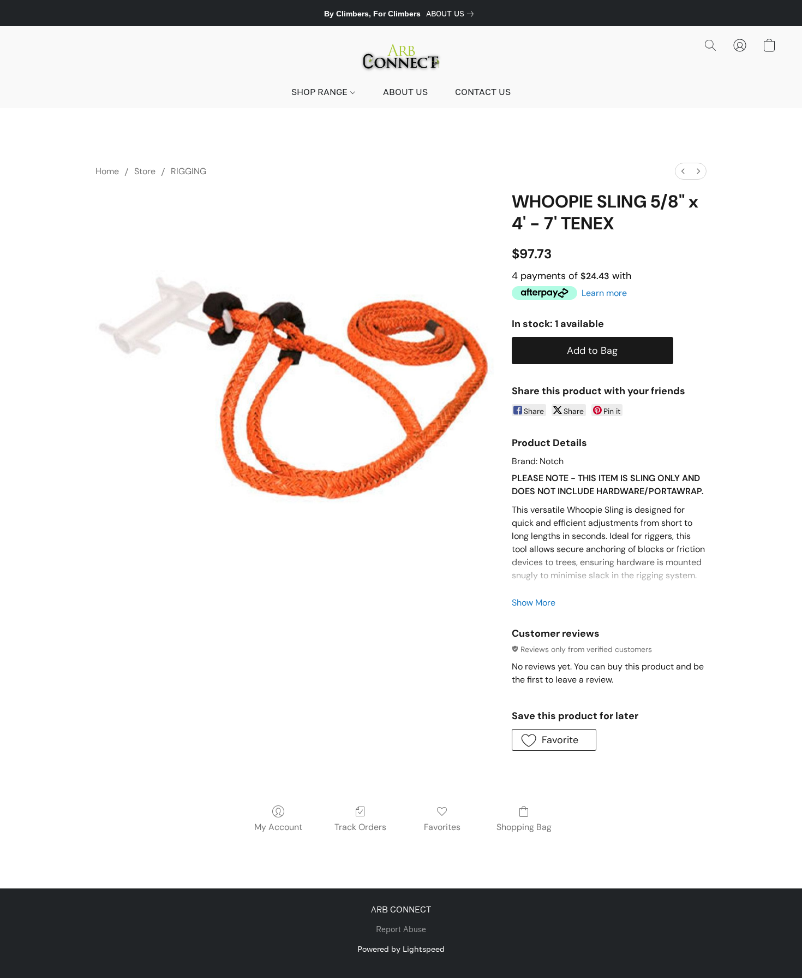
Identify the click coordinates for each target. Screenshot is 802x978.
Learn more (604, 293)
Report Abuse (401, 929)
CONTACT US (483, 91)
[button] (401, 56)
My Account (278, 827)
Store (144, 171)
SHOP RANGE (320, 91)
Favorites (442, 827)
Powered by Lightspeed (401, 948)
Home (107, 171)
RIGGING (188, 171)
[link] (452, 13)
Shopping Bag (524, 827)
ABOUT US (405, 91)
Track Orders (360, 827)
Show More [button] (533, 602)
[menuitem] (683, 171)
